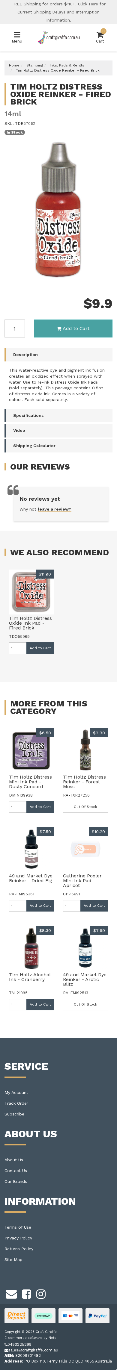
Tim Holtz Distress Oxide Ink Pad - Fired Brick (30, 623)
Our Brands (15, 1181)
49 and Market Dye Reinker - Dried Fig (30, 878)
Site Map (13, 1259)
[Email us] (11, 1293)
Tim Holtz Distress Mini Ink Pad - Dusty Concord (30, 781)
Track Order (16, 1103)
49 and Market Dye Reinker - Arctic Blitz (84, 979)
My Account (16, 1092)
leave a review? (54, 509)
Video (19, 430)
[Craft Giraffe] (58, 37)
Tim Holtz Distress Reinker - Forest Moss (84, 781)
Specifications (28, 415)
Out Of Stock (85, 807)
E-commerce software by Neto (30, 1338)
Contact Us (15, 1170)
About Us (13, 1159)
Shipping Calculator (34, 445)
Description (25, 354)
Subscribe (14, 1114)
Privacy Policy (18, 1238)
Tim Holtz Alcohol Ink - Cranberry (29, 977)
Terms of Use (17, 1227)
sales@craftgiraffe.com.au (33, 1350)
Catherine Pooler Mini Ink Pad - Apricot (82, 880)
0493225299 (20, 1344)
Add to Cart (76, 328)
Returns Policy (18, 1248)
